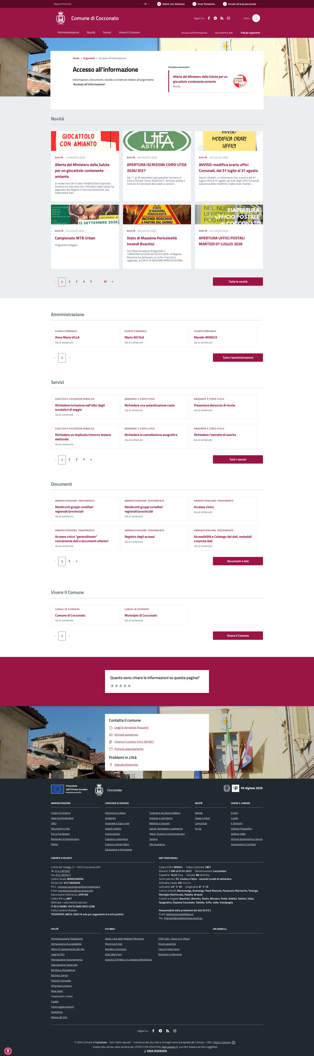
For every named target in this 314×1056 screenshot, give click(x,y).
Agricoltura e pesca (115, 813)
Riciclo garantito (167, 944)
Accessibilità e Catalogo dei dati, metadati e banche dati (223, 538)
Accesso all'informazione (194, 33)
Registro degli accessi (140, 536)
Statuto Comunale (61, 980)
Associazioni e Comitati (243, 844)
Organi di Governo (60, 813)
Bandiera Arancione (115, 949)
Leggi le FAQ (58, 954)
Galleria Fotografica (241, 829)
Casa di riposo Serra (168, 949)
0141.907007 (62, 871)
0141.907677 (63, 875)
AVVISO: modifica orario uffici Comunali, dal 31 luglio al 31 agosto (228, 167)
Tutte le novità (238, 281)
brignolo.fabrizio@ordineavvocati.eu (183, 918)
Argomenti (89, 58)
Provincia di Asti (113, 944)
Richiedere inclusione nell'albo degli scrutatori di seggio (80, 407)
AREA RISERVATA (157, 1051)
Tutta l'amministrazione (238, 357)
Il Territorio (236, 823)
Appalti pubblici (113, 829)
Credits (55, 1001)
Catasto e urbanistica (116, 839)
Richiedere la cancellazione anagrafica (151, 434)
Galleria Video (238, 834)
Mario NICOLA (134, 337)
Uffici (53, 823)
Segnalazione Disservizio (64, 965)
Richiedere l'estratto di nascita (215, 434)
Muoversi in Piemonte (170, 954)
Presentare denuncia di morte (214, 405)
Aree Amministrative (62, 818)
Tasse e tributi (202, 818)
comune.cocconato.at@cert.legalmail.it (79, 887)
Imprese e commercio (160, 818)
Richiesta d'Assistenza (63, 970)
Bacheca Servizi (59, 975)
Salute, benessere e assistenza (166, 829)
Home (76, 58)
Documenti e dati (238, 561)
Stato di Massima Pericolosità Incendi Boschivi (152, 241)
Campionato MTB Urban (75, 238)
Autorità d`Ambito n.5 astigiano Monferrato (128, 960)
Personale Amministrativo (65, 839)
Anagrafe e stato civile (140, 399)
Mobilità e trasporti (159, 823)
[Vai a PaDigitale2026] (243, 788)
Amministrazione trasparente (75, 500)
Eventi (234, 813)
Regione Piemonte (62, 4)
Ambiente (110, 818)
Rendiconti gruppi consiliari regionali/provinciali (74, 509)
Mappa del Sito (59, 1017)
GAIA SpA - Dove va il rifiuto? (174, 939)
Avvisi (198, 829)
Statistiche (57, 1012)
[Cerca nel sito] (256, 18)
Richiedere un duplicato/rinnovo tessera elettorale (83, 437)
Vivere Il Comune (238, 635)
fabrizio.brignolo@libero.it (179, 914)
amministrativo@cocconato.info (75, 891)
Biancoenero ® (170, 1047)
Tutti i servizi (238, 459)
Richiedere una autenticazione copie (150, 405)
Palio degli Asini (113, 954)
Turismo (153, 839)
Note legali (57, 991)
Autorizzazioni (112, 834)
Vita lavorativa (157, 844)
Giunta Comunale (66, 331)
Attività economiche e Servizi (246, 839)
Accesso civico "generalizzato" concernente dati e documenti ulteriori (81, 538)
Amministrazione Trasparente (67, 939)
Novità (59, 157)
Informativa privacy (61, 986)
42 (105, 281)
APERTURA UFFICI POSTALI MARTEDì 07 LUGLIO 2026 (222, 241)
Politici (54, 844)
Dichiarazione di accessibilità (66, 944)
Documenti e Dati (60, 829)
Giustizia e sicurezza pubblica (74, 399)
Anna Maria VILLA (67, 337)
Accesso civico (204, 506)
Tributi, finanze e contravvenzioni (167, 834)
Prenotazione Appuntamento (67, 960)
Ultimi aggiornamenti (62, 1007)
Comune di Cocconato (70, 615)
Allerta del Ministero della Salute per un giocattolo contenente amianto (200, 79)
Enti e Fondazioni (60, 834)
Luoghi (234, 818)
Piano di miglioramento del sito (67, 949)
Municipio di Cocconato (141, 615)
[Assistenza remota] (233, 1042)
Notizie (198, 813)
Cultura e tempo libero (117, 844)
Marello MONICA (205, 337)
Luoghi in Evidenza (67, 609)
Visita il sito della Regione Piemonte (124, 939)
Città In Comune (221, 1042)
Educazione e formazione (118, 849)
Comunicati (201, 823)
